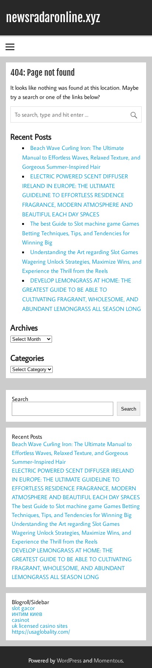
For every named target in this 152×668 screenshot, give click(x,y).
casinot (20, 619)
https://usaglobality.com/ (41, 631)
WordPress (69, 660)
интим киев (27, 613)
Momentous (108, 660)
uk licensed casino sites (40, 625)
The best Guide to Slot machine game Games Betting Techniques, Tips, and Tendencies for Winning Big (80, 233)
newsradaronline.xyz (53, 17)
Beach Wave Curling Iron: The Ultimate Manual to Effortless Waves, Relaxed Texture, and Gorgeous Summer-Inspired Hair (81, 157)
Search (20, 398)
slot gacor (23, 608)
